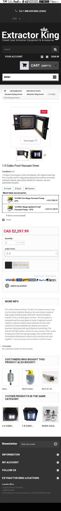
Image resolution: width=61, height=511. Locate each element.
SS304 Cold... (49, 426)
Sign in (55, 56)
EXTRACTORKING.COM (41, 493)
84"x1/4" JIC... (47, 389)
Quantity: (9, 238)
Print (8, 220)
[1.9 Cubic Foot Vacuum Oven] (22, 154)
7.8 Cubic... (28, 426)
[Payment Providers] (30, 280)
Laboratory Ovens (33, 91)
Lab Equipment (16, 91)
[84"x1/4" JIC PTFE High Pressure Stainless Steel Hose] (50, 377)
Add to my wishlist (18, 286)
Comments (6, 346)
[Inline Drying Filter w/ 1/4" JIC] (10, 377)
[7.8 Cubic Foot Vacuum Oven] (30, 414)
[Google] (47, 56)
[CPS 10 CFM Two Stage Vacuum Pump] (10, 199)
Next (44, 155)
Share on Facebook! (16, 216)
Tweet (8, 189)
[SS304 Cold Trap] (50, 414)
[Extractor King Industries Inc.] (30, 34)
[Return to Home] (5, 90)
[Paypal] (42, 56)
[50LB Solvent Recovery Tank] (30, 377)
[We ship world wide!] (30, 1)
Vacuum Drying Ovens (13, 94)
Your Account (14, 56)
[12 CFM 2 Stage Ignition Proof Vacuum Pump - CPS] (10, 208)
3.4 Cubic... (8, 426)
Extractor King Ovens (35, 94)
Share (18, 189)
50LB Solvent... (28, 389)
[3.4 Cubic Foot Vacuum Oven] (10, 414)
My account (10, 462)
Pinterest (30, 189)
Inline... (5, 389)
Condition (6, 171)
